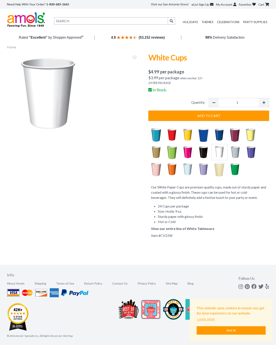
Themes (207, 22)
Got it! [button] (231, 330)
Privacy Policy (147, 283)
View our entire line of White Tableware (182, 228)
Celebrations (228, 22)
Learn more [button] (206, 319)
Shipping (40, 283)
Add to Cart (208, 116)
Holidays (190, 22)
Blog (191, 283)
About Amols (16, 283)
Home (11, 47)
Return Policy (93, 283)
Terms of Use (65, 283)
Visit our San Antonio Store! (170, 4)
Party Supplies (255, 22)
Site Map (172, 283)
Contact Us (120, 283)
